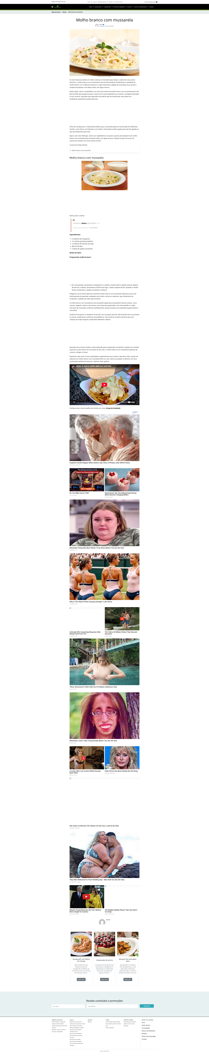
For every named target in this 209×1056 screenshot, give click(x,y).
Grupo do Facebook (113, 408)
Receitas (129, 7)
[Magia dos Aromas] (57, 7)
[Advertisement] (104, 113)
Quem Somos (98, 7)
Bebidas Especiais (102, 2)
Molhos (84, 223)
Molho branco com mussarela (81, 150)
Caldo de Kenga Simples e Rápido (113, 1021)
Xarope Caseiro (118, 2)
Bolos (89, 2)
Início (90, 7)
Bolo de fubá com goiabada (76, 1041)
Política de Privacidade (140, 7)
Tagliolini (90, 1021)
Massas (111, 2)
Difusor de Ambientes (119, 7)
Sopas (94, 2)
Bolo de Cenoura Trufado (75, 1039)
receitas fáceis (106, 1051)
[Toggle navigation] (52, 7)
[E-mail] (103, 24)
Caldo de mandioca (110, 1027)
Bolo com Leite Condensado (76, 1033)
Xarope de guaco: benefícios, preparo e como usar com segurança (130, 1023)
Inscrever (147, 1006)
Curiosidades (107, 7)
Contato (151, 7)
